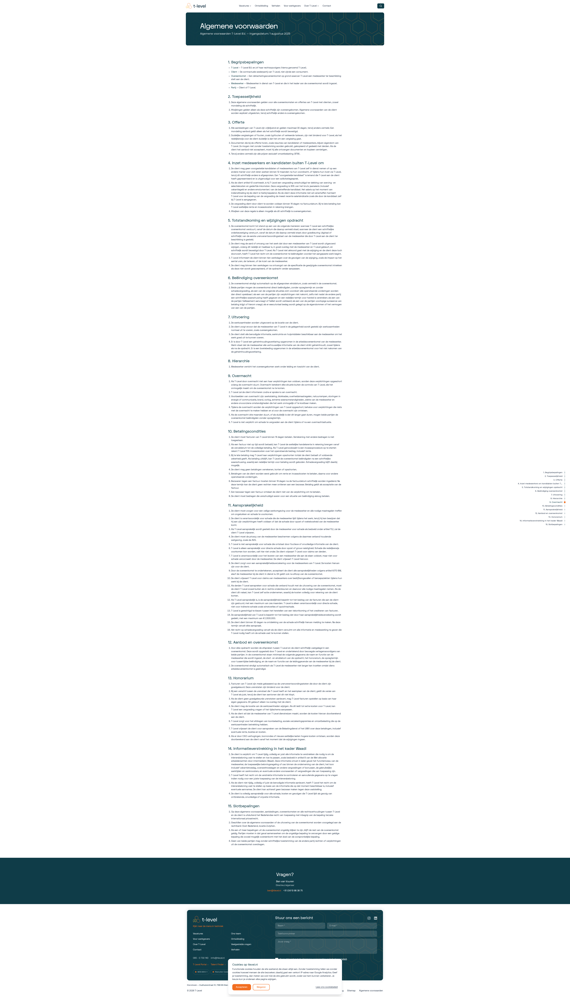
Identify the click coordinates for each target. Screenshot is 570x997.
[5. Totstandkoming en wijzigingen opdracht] (564, 487)
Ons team (236, 933)
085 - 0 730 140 (200, 958)
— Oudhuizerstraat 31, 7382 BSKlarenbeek (210, 985)
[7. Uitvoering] (564, 495)
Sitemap (351, 990)
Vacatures (244, 6)
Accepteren (241, 987)
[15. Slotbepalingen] (564, 524)
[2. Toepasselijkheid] (564, 476)
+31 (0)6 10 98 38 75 (293, 890)
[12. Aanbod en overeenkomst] (564, 513)
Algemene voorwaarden (371, 990)
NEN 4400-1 (202, 972)
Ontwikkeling (261, 6)
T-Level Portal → (200, 964)
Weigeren (261, 987)
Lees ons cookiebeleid (327, 987)
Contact (327, 6)
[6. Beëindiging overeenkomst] (564, 491)
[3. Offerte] (564, 480)
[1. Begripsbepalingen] (564, 472)
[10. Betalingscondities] (564, 506)
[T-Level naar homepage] (196, 6)
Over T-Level (310, 6)
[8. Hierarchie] (564, 498)
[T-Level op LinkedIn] (375, 918)
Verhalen (276, 6)
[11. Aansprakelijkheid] (564, 510)
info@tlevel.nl (218, 958)
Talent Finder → (218, 964)
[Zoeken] (380, 5)
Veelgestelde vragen (241, 944)
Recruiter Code (221, 972)
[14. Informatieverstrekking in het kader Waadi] (564, 521)
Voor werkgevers (292, 6)
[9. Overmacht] (564, 502)
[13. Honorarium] (564, 517)
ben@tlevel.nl (274, 890)
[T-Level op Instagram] (369, 918)
